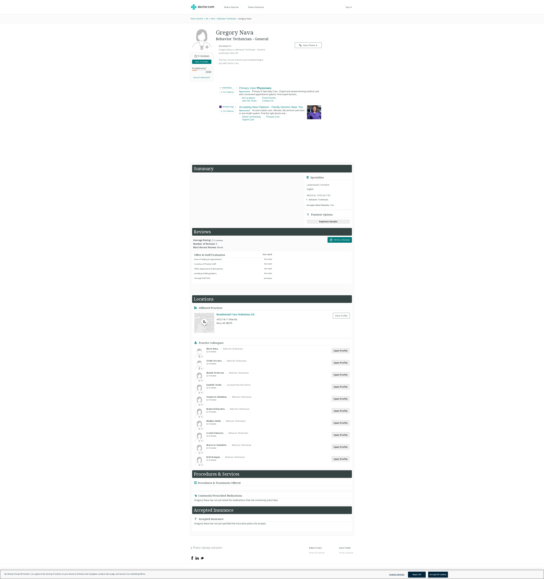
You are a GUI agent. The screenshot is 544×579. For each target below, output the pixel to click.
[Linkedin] (197, 558)
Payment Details (328, 221)
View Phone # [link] (310, 45)
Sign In (349, 7)
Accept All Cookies (438, 574)
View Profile (341, 315)
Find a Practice (256, 7)
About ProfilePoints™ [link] (201, 77)
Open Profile (341, 350)
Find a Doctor (231, 7)
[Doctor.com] (203, 7)
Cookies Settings (396, 574)
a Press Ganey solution (206, 548)
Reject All (417, 574)
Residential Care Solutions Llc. (235, 314)
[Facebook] (192, 558)
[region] (272, 574)
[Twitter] (202, 558)
